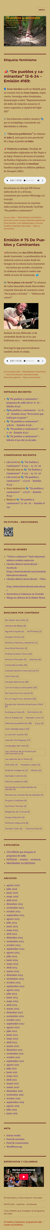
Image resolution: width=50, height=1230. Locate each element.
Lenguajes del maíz (17, 745)
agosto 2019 (13, 1106)
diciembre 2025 (15, 904)
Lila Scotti (12, 462)
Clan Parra (12, 676)
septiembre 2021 (15, 1061)
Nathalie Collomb (16, 776)
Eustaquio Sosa (14, 712)
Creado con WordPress (13, 1225)
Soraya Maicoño (15, 817)
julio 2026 (12, 889)
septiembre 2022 (15, 1023)
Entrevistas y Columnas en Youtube (25, 594)
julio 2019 (12, 1109)
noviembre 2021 (15, 1053)
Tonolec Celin (13, 828)
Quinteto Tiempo (15, 806)
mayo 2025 (12, 930)
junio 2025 (12, 926)
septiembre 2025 (15, 915)
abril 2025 (12, 934)
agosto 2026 (13, 885)
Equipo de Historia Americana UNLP (24, 705)
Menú (42, 10)
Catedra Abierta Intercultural (22, 670)
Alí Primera (34, 631)
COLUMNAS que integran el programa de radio (24, 1212)
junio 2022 (12, 1035)
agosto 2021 (13, 1064)
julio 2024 (12, 956)
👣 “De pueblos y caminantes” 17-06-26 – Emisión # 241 (26, 503)
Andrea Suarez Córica (18, 654)
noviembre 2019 (15, 1094)
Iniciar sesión (14, 1135)
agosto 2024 (13, 952)
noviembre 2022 (15, 1016)
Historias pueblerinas (35, 220)
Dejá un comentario (31, 377)
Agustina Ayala (14, 631)
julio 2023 (12, 993)
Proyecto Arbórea (16, 800)
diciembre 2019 (15, 1091)
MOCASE (11, 764)
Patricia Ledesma (16, 781)
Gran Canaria (19, 220)
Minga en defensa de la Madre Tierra (26, 597)
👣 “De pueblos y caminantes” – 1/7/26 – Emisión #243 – (24, 481)
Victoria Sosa (33, 828)
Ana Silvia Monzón (14, 374)
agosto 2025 (13, 919)
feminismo (8, 220)
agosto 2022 (13, 1027)
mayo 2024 (12, 963)
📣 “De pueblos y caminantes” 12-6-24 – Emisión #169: (24, 76)
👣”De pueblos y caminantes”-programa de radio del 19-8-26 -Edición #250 (24, 403)
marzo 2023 (13, 1008)
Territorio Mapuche (16, 823)
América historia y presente (21, 642)
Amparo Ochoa (14, 637)
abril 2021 (12, 1079)
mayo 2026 (12, 896)
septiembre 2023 (15, 986)
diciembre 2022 (15, 1012)
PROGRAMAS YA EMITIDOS (29, 217)
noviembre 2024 (15, 941)
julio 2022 (12, 1031)
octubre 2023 (13, 982)
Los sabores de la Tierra (18, 759)
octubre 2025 (14, 911)
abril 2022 (12, 1042)
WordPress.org (14, 1146)
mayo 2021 (12, 1076)
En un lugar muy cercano (20, 698)
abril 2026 (12, 900)
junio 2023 (12, 997)
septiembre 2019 (15, 1102)
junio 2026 (12, 892)
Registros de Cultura (17, 811)
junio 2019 (12, 1113)
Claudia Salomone (17, 682)
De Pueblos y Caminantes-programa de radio (23, 1222)
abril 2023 (12, 1005)
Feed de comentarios (18, 1143)
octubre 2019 (13, 1098)
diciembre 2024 (15, 937)
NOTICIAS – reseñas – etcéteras (24, 859)
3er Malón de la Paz (16, 620)
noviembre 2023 (15, 978)
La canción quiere (16, 734)
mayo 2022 (12, 1038)
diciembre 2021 (15, 1049)
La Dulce (39, 223)
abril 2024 (12, 967)
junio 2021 (12, 1072)
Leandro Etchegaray (17, 740)
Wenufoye (26, 226)
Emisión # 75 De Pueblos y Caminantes (24, 242)
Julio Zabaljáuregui (25, 223)
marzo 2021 (13, 1083)
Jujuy (39, 723)
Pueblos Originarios (12, 226)
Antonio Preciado (15, 659)
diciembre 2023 (15, 975)
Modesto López (30, 764)
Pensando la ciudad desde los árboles (21, 788)
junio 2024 (12, 960)
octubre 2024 (14, 945)
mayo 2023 (12, 1001)
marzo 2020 (13, 1087)
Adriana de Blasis (15, 626)
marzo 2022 (13, 1046)
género (17, 377)
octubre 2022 (14, 1020)
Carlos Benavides (30, 374)
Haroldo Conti (35, 717)
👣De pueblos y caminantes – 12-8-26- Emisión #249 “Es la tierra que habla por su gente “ (26, 414)
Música (36, 770)
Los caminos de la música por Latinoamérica (20, 752)
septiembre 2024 (15, 949)
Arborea (35, 659)
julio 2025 (12, 922)
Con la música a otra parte (21, 687)
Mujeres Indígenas (16, 770)
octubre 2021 (13, 1057)
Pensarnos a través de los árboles (24, 795)
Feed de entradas (16, 1139)
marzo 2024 (13, 971)
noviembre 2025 (15, 907)
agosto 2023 (13, 990)
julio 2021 (12, 1068)
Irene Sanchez (10, 223)
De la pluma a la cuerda (19, 693)
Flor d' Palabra (14, 717)
